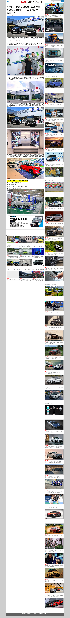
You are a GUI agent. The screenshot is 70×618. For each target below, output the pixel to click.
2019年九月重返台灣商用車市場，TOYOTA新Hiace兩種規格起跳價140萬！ (38, 269)
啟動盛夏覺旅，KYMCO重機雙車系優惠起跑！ (13, 245)
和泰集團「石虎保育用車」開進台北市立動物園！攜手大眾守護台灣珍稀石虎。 (54, 209)
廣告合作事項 (29, 613)
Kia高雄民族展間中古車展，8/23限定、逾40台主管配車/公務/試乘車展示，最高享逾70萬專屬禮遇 (54, 596)
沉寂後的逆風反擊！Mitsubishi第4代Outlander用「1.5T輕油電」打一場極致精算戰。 (53, 75)
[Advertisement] (25, 232)
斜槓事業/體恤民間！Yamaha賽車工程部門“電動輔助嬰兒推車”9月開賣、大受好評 (54, 180)
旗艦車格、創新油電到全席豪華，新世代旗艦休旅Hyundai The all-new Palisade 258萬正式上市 (53, 313)
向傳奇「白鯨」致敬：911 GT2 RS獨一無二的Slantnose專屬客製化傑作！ (53, 373)
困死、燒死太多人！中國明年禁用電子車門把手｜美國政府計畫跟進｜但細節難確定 (54, 284)
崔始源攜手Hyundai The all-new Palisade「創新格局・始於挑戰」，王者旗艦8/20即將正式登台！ (53, 477)
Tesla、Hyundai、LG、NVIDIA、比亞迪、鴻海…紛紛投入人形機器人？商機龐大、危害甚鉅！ (54, 417)
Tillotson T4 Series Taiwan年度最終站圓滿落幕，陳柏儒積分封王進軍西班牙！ (54, 194)
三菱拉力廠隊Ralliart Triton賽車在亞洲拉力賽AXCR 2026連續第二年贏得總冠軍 (54, 536)
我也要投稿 (46, 613)
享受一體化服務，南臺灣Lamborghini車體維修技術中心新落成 (25, 258)
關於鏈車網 (24, 613)
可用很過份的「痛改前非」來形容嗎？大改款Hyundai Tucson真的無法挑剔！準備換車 (54, 328)
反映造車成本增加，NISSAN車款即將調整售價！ (38, 257)
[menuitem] (8, 1)
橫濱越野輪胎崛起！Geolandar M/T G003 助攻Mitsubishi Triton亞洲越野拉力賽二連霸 (53, 358)
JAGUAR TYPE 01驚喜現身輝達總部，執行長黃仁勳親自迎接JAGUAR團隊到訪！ (54, 566)
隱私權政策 (41, 613)
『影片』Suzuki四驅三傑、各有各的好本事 (52, 297)
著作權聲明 (35, 613)
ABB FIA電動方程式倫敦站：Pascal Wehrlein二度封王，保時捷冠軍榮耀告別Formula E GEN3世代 (54, 492)
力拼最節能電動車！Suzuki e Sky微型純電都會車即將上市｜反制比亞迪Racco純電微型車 (54, 90)
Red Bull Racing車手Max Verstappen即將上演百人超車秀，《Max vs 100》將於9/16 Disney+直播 (54, 16)
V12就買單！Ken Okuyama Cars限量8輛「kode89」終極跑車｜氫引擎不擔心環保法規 (54, 432)
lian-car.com (33, 615)
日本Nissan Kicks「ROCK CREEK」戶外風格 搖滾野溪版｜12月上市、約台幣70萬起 (54, 239)
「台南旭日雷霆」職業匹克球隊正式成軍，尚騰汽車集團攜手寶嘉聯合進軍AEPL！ (54, 120)
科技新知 (46, 59)
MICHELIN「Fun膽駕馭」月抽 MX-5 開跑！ (13, 280)
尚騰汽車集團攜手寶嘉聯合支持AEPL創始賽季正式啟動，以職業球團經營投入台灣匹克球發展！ (54, 506)
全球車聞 (46, 44)
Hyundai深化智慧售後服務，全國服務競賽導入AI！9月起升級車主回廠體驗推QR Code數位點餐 (54, 105)
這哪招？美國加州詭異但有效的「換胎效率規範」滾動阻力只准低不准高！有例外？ (54, 269)
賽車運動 (46, 14)
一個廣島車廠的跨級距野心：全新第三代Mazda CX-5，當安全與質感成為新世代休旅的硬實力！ (54, 447)
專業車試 (46, 252)
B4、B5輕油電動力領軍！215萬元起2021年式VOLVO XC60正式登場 (25, 281)
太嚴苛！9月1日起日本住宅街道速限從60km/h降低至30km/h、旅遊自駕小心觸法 (54, 551)
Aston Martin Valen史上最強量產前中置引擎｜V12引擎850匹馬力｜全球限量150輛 (54, 521)
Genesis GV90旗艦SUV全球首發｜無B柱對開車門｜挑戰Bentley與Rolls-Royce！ (54, 343)
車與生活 (46, 118)
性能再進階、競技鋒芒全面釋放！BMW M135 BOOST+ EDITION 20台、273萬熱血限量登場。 (53, 462)
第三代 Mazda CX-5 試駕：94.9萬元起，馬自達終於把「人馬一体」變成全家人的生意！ (54, 254)
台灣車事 (8, 4)
